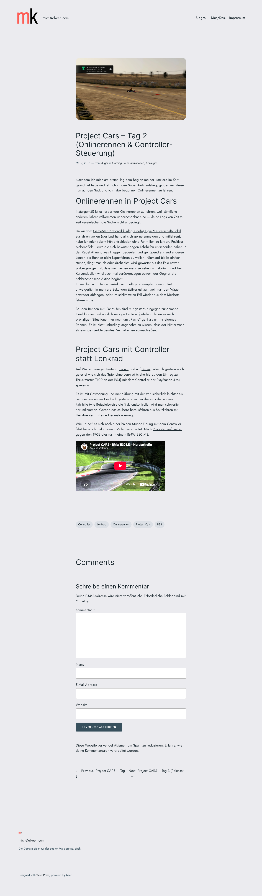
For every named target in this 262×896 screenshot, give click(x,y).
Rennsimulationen (134, 163)
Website (82, 704)
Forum (124, 368)
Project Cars (143, 524)
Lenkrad (101, 524)
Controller (84, 524)
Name (80, 664)
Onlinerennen (121, 524)
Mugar (104, 163)
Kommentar (85, 609)
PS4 (159, 524)
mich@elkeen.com (56, 17)
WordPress (42, 875)
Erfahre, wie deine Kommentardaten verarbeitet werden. (129, 748)
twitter (146, 368)
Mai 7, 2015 (83, 163)
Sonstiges (151, 163)
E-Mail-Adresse (86, 684)
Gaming (117, 163)
